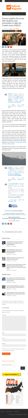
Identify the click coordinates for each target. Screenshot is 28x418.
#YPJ (17, 168)
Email (3, 338)
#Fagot (21, 97)
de (5, 31)
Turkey (20, 231)
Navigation (7, 13)
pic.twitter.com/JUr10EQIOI (14, 197)
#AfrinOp (10, 93)
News (11, 28)
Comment (4, 315)
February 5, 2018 (12, 201)
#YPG (15, 95)
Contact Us (16, 411)
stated (3, 134)
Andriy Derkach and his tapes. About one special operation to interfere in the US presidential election (14, 243)
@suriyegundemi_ (14, 183)
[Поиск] (23, 368)
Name (3, 332)
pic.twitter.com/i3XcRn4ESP (14, 102)
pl (13, 31)
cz (9, 31)
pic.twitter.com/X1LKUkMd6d (14, 175)
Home (2, 411)
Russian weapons (9, 231)
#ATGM (9, 168)
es (7, 31)
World (17, 28)
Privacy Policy (9, 411)
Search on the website (7, 364)
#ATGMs (17, 97)
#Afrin (18, 96)
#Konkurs (10, 100)
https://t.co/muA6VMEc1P (14, 174)
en (16, 31)
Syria (14, 28)
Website (4, 343)
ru (2, 31)
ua (11, 31)
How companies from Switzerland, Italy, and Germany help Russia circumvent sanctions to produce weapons (15, 279)
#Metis (9, 99)
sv (20, 31)
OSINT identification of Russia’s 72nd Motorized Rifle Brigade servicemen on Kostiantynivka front (14, 251)
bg (18, 31)
